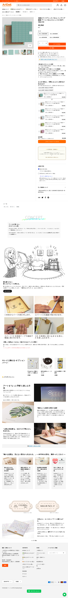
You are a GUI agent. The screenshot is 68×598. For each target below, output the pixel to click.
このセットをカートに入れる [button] (52, 141)
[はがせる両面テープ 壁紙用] (60, 363)
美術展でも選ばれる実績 (35, 446)
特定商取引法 (40, 561)
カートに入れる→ (57, 44)
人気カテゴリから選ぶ (27, 564)
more (5, 565)
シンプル (6, 206)
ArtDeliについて (5, 9)
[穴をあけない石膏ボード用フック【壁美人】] (33, 363)
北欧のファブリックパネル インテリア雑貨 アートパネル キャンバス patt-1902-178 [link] (55, 102)
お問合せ (39, 568)
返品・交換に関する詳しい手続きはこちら (52, 157)
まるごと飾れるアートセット (8, 11)
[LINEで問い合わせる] (64, 594)
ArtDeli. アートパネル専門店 (10, 587)
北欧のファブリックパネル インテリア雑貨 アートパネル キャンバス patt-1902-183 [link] (55, 116)
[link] (41, 95)
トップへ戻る (34, 540)
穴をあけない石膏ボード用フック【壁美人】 (32, 372)
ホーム (3, 15)
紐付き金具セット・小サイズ (46, 372)
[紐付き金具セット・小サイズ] (46, 363)
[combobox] (34, 5)
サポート (24, 576)
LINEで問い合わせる (35, 591)
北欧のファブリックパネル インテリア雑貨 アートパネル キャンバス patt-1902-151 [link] (53, 94)
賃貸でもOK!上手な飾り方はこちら (49, 59)
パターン (12, 206)
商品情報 (24, 571)
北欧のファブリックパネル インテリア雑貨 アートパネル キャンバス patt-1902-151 (14, 15)
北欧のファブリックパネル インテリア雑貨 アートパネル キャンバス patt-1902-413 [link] (55, 130)
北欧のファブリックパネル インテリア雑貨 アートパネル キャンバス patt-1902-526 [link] (55, 123)
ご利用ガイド (40, 550)
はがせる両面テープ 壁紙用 (60, 372)
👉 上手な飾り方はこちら (8, 376)
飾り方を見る (7, 291)
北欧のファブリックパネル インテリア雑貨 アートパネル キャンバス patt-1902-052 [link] (55, 109)
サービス (24, 573)
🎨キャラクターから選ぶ (28, 561)
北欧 (18, 206)
